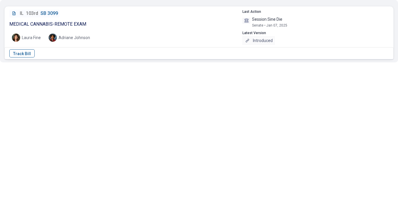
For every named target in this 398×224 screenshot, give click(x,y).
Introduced (263, 40)
